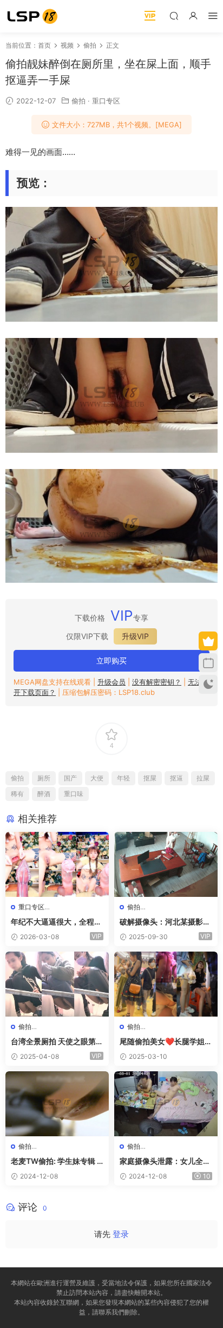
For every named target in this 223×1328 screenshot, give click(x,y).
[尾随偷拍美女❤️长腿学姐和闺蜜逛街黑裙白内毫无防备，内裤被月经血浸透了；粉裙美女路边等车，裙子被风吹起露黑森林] (166, 984)
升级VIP (135, 636)
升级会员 (111, 682)
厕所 (43, 778)
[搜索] (174, 15)
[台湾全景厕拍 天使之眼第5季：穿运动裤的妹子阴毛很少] (57, 984)
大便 (96, 778)
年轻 (123, 778)
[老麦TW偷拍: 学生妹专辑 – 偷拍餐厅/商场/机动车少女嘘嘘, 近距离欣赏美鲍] (57, 1103)
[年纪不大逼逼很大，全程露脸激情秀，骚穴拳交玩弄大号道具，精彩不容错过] (57, 864)
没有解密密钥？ (156, 682)
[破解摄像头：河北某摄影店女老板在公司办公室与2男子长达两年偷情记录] (166, 864)
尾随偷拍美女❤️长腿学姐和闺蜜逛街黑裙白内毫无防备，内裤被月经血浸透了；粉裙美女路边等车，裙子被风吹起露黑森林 (166, 1042)
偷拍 (78, 100)
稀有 (17, 794)
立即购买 (111, 660)
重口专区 (106, 100)
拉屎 (202, 778)
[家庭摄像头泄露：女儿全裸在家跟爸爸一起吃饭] (166, 1103)
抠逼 (176, 778)
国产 (70, 778)
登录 (121, 1234)
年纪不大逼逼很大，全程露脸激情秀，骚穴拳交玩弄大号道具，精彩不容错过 (56, 922)
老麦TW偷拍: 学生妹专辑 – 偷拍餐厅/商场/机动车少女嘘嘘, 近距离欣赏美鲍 (56, 1161)
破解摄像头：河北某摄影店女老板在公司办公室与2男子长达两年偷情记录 (165, 922)
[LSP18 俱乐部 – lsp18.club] (32, 16)
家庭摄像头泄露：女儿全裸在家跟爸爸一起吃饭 (165, 1161)
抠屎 (149, 778)
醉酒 (43, 794)
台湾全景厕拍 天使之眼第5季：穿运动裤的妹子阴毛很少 (56, 1042)
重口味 (73, 794)
